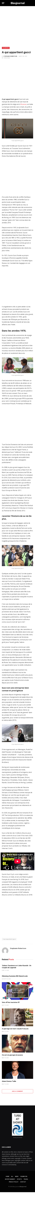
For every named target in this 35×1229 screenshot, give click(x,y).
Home (7, 1176)
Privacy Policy (13, 1182)
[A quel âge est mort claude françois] (17, 1017)
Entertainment (10, 1179)
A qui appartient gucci (9, 939)
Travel (26, 1179)
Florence (24, 104)
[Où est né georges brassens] (17, 1043)
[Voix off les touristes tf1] (17, 991)
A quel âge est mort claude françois (15, 1029)
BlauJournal (23, 1186)
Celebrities (6, 48)
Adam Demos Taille (9, 1081)
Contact (23, 1182)
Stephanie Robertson (10, 56)
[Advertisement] (17, 28)
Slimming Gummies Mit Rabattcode (15, 976)
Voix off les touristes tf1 (11, 1002)
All (12, 1176)
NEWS (16, 1176)
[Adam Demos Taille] (17, 1070)
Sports (19, 1179)
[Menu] (3, 3)
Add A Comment (17, 1091)
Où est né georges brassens (12, 1055)
